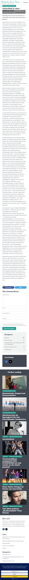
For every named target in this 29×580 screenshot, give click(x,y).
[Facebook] (6, 361)
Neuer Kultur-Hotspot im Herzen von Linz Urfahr (13, 488)
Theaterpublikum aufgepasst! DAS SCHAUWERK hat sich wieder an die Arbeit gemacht (11, 463)
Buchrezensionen (8, 340)
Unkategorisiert (8, 349)
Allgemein (7, 337)
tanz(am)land (8, 439)
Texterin (4, 548)
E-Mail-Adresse (6, 313)
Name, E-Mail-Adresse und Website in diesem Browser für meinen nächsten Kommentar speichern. (15, 324)
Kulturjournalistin (6, 543)
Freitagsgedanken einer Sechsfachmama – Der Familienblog (14, 343)
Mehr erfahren (21, 526)
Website (4, 318)
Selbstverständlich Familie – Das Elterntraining (13, 541)
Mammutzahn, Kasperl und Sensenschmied (13, 394)
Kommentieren (5, 294)
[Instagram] (10, 361)
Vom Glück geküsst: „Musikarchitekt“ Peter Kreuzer (12, 511)
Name (4, 307)
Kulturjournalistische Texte (9, 5)
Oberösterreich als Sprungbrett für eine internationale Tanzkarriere (14, 417)
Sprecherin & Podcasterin (8, 545)
